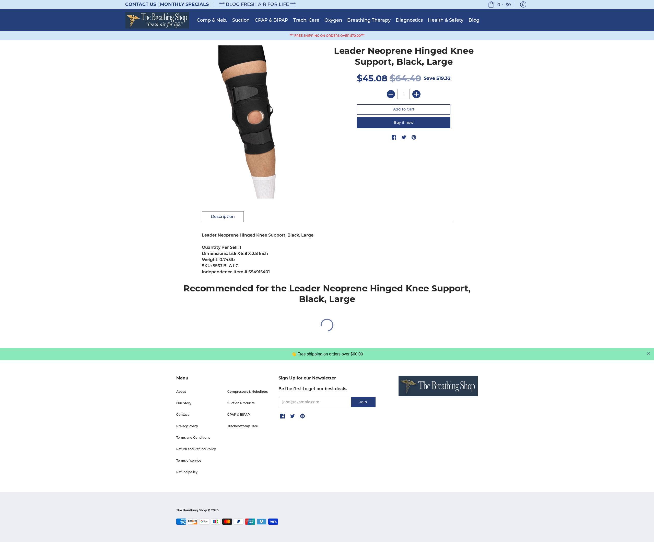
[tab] (223, 216)
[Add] (416, 94)
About (181, 391)
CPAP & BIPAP (238, 414)
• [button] (504, 4)
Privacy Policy (187, 426)
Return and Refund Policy (196, 449)
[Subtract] (391, 94)
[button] (523, 4)
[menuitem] (212, 20)
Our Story (183, 403)
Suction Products (240, 403)
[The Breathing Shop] (157, 20)
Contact (182, 414)
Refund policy (186, 472)
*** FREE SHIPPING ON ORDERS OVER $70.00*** (327, 36)
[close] (648, 353)
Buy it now (404, 122)
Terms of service (188, 460)
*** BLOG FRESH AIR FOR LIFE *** (257, 4)
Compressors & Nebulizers (247, 391)
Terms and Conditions (193, 437)
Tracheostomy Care (242, 426)
